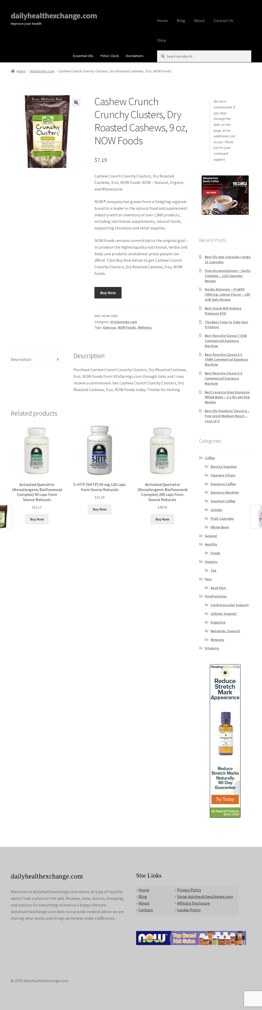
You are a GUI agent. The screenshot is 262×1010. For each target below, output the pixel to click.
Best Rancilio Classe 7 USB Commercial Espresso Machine (226, 340)
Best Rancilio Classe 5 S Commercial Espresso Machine (223, 378)
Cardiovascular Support (230, 605)
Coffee (210, 458)
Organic (211, 561)
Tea (213, 570)
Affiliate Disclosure (193, 903)
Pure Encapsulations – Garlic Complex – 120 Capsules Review (228, 275)
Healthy (211, 544)
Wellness (145, 327)
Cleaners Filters (223, 475)
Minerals (217, 639)
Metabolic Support (225, 631)
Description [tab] (21, 359)
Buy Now (108, 292)
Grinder (216, 509)
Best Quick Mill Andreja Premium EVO (223, 311)
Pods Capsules (222, 518)
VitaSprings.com (42, 71)
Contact (146, 909)
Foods (215, 553)
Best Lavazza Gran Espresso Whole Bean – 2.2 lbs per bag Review (227, 397)
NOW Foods (127, 327)
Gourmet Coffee (223, 501)
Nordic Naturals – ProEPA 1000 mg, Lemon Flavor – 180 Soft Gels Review (227, 294)
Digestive (218, 622)
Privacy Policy (189, 889)
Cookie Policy (189, 909)
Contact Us (223, 20)
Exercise (109, 327)
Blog (181, 20)
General (211, 536)
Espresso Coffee (223, 484)
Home (162, 20)
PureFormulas (216, 596)
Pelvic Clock (110, 55)
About (199, 20)
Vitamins (212, 648)
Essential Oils (83, 55)
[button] (76, 102)
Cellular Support (224, 613)
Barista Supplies (224, 466)
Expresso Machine (225, 492)
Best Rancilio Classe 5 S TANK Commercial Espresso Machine (226, 359)
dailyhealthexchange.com (54, 15)
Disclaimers (135, 55)
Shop (161, 40)
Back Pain (218, 587)
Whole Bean (220, 527)
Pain (208, 579)
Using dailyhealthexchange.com (205, 896)
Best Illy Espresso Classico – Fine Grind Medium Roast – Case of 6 (227, 415)
